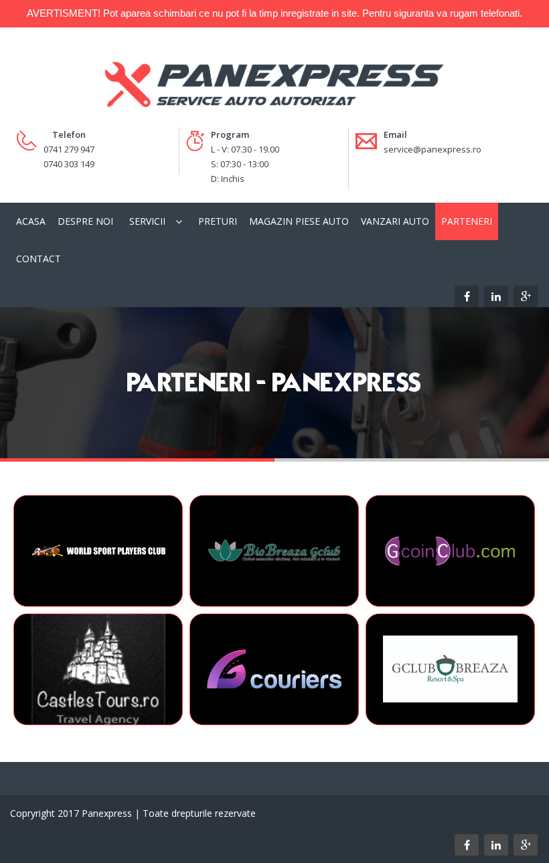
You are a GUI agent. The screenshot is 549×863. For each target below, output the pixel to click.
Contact (38, 258)
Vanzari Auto (395, 221)
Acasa (31, 221)
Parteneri (466, 221)
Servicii (147, 221)
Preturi (217, 221)
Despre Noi (85, 221)
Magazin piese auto (299, 221)
